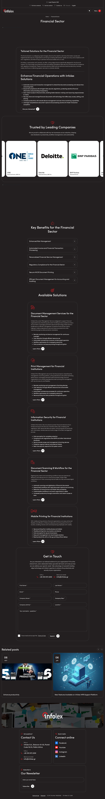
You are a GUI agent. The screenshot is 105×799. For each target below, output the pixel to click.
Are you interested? (29, 109)
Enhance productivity (11, 694)
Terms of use (35, 795)
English (74, 5)
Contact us (59, 5)
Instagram (63, 752)
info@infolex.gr (62, 577)
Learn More (37, 349)
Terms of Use (42, 635)
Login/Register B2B (53, 2)
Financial (43, 795)
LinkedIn (62, 756)
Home (47, 16)
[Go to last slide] (98, 649)
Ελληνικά (68, 5)
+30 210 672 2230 (46, 577)
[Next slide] (101, 649)
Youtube (62, 747)
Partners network (36, 5)
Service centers (49, 5)
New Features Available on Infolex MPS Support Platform (76, 694)
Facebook (62, 743)
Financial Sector (55, 16)
